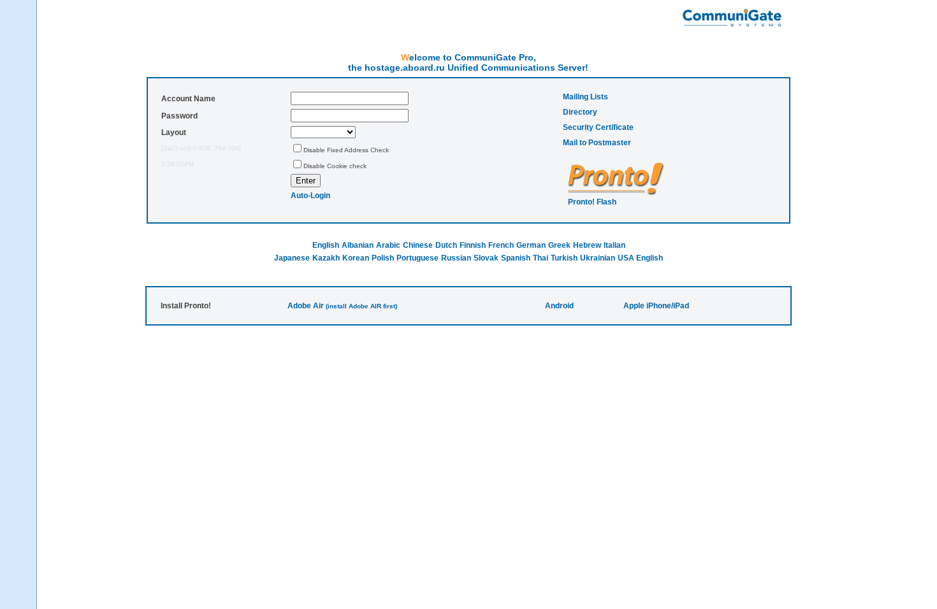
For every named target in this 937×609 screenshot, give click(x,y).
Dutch (446, 245)
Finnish (473, 245)
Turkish (564, 258)
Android (559, 305)
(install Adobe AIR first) (361, 306)
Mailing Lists (585, 96)
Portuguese (417, 258)
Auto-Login (310, 195)
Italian (614, 245)
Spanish (515, 258)
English (325, 245)
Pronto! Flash (592, 201)
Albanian (358, 245)
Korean (355, 258)
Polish (383, 258)
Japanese (292, 258)
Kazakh (326, 258)
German (531, 245)
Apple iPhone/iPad (656, 305)
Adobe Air (305, 305)
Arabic (388, 245)
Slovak (486, 258)
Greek (559, 245)
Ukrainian (597, 258)
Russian (456, 258)
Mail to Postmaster (597, 142)
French (501, 245)
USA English (640, 258)
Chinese (418, 245)
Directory (580, 112)
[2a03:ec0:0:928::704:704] (201, 148)
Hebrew (587, 245)
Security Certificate (598, 127)
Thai (540, 258)
